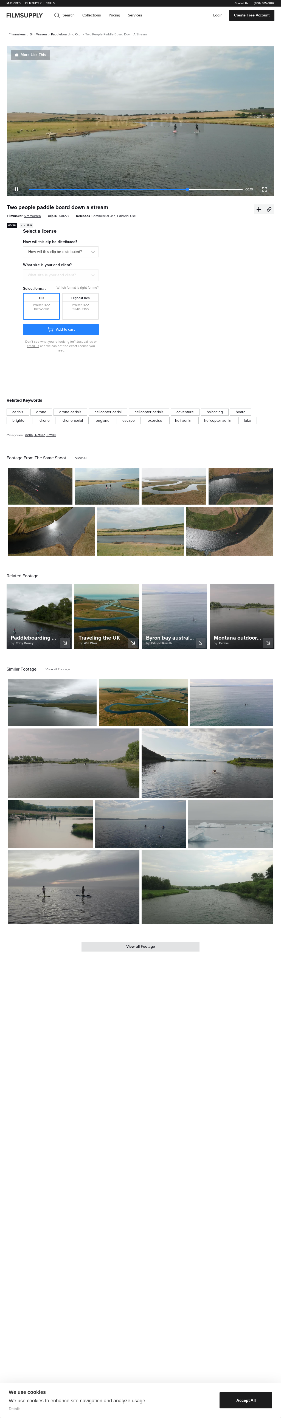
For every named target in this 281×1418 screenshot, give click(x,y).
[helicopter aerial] (108, 412)
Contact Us (241, 3)
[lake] (248, 420)
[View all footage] (58, 669)
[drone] (41, 412)
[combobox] (61, 275)
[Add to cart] (90, 720)
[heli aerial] (183, 420)
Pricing (114, 15)
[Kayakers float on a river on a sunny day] (241, 486)
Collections (91, 15)
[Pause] (16, 189)
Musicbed (14, 3)
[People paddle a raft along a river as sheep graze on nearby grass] (140, 531)
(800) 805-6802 (264, 3)
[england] (102, 420)
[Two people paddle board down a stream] (107, 486)
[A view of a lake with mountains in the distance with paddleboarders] (52, 702)
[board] (240, 412)
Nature (40, 435)
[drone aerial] (72, 420)
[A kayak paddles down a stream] (51, 531)
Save (52, 498)
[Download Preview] (38, 498)
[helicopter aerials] (149, 412)
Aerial (29, 435)
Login (218, 15)
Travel (51, 435)
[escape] (128, 420)
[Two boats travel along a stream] (174, 486)
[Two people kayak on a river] (229, 531)
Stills (50, 3)
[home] (28, 15)
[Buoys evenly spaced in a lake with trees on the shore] (73, 763)
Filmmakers (17, 34)
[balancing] (214, 412)
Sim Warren (38, 34)
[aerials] (18, 412)
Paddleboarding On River (66, 34)
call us (88, 342)
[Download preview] (63, 720)
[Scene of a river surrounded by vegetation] (207, 887)
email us (33, 346)
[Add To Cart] (66, 498)
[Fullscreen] (264, 189)
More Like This (33, 54)
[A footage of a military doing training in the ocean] (140, 824)
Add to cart (65, 329)
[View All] (81, 458)
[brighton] (19, 420)
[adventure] (185, 412)
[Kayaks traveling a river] (40, 486)
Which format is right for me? (78, 287)
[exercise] (155, 420)
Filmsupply (33, 3)
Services (135, 15)
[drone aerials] (70, 412)
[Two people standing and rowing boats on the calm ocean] (73, 887)
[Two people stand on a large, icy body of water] (230, 824)
